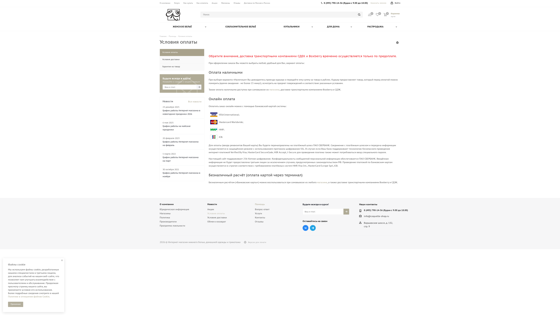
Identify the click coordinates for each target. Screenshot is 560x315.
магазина (274, 89)
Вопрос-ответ (262, 209)
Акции (210, 209)
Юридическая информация (174, 209)
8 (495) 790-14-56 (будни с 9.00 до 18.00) (386, 210)
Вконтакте (305, 228)
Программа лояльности (172, 225)
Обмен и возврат (216, 221)
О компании (167, 204)
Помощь (260, 204)
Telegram (313, 228)
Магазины (165, 213)
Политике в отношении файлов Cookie (28, 296)
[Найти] (359, 15)
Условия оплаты (216, 213)
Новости (212, 204)
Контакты (260, 217)
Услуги (258, 213)
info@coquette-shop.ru (376, 216)
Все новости (194, 101)
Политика (165, 217)
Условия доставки (217, 217)
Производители (168, 221)
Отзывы (259, 221)
